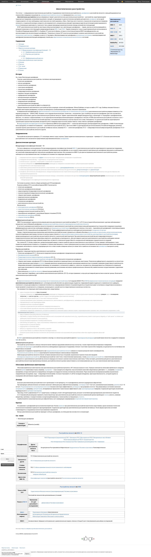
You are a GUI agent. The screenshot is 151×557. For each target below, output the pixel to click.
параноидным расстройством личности (77, 224)
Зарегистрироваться (7, 464)
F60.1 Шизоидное (71, 437)
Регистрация (145, 1)
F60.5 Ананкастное (68, 441)
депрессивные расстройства (95, 357)
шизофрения (85, 13)
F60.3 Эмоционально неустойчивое (100, 437)
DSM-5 (63, 29)
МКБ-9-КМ (113, 39)
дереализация (95, 169)
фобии (24, 370)
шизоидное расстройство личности (51, 15)
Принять (27, 553)
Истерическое (55, 514)
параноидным (81, 338)
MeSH (112, 46)
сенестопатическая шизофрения (27, 209)
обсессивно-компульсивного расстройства (80, 234)
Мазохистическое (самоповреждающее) (52, 491)
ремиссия (61, 406)
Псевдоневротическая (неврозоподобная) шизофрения (34, 257)
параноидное (29, 347)
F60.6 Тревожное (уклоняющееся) (84, 441)
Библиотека (57, 1)
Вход (139, 1)
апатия (107, 395)
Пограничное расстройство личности (28, 353)
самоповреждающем (87, 389)
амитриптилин (37, 389)
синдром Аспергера (24, 217)
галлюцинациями (84, 176)
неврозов (64, 234)
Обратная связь (6, 547)
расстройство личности (35, 271)
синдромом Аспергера (99, 230)
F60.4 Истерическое (56, 441)
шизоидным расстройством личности (53, 224)
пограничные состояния (84, 35)
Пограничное (46, 514)
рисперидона (76, 387)
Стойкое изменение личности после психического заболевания (52, 467)
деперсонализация (82, 169)
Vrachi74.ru (5, 1)
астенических (66, 37)
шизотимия (77, 15)
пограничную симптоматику (24, 35)
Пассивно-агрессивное (86, 447)
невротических (57, 37)
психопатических (77, 37)
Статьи (19, 5)
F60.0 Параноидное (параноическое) (55, 437)
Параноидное (37, 512)
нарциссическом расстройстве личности (59, 351)
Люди (14, 1)
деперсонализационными (114, 232)
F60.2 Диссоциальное (83, 437)
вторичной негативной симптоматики (86, 399)
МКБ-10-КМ (113, 32)
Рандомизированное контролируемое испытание (35, 387)
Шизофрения (21, 357)
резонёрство (102, 246)
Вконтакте (22, 547)
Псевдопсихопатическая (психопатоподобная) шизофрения (35, 259)
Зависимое (43, 516)
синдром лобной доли (39, 474)
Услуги (35, 1)
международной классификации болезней (30, 123)
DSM (79, 487)
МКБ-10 (112, 28)
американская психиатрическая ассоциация (102, 281)
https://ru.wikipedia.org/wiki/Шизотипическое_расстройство (36, 528)
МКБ (17, 340)
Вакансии (81, 1)
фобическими (92, 232)
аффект (41, 157)
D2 (41, 393)
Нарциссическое (74, 447)
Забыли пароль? (11, 461)
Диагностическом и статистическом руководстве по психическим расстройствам (63, 111)
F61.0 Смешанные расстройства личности (43, 460)
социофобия (48, 370)
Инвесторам (15, 547)
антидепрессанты (21, 389)
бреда (17, 25)
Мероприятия (69, 1)
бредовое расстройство (32, 357)
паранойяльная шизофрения (26, 215)
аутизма (41, 263)
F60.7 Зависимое (99, 441)
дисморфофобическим (67, 167)
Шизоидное (20, 347)
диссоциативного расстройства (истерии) (105, 234)
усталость (81, 397)
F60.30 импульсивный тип (71, 439)
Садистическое (35, 491)
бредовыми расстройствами (60, 228)
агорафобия (118, 370)
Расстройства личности (67, 433)
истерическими (101, 232)
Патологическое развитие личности (72, 478)
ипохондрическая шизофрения (27, 207)
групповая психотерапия (34, 391)
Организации (24, 1)
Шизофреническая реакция (26, 255)
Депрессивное (46, 503)
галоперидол (82, 385)
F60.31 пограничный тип (86, 439)
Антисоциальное (37, 514)
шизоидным (90, 338)
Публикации (45, 1)
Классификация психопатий (39, 478)
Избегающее (36, 516)
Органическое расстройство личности (45, 472)
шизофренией (64, 138)
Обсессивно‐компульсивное (55, 516)
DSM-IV (25, 502)
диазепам (117, 385)
